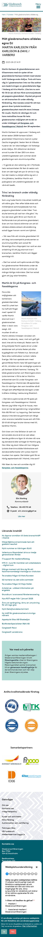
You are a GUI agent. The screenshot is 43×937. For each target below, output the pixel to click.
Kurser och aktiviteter (11, 816)
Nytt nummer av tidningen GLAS (17, 548)
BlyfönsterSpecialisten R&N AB (16, 624)
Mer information (29, 926)
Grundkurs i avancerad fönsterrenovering (20, 594)
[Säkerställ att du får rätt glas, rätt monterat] (31, 707)
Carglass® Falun (9, 628)
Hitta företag (8, 820)
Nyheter (10, 15)
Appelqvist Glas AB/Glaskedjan (16, 619)
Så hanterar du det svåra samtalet (17, 580)
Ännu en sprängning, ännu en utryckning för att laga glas (21, 604)
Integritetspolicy (9, 811)
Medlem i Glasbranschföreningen (16, 905)
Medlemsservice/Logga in (13, 834)
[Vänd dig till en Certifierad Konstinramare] (12, 725)
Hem (4, 15)
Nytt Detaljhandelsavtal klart (15, 609)
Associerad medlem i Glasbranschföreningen (16, 910)
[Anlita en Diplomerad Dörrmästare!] (31, 725)
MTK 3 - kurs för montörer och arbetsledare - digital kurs (21, 564)
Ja (4, 932)
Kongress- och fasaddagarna (15, 468)
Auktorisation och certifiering (15, 823)
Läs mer (21, 516)
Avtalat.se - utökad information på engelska (18, 589)
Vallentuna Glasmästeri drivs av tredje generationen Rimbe (19, 553)
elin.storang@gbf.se (27, 511)
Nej (12, 932)
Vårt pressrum (8, 831)
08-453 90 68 (25, 507)
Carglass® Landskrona (12, 632)
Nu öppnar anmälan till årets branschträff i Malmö (21, 536)
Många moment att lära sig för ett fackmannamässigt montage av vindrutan (21, 570)
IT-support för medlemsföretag (16, 559)
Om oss (5, 805)
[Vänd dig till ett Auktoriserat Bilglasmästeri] (12, 706)
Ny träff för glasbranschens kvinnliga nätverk (18, 614)
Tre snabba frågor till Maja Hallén (17, 584)
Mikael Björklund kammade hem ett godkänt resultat (18, 543)
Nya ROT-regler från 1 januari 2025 (17, 598)
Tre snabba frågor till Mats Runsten (18, 576)
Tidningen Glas (8, 828)
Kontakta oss (8, 808)
